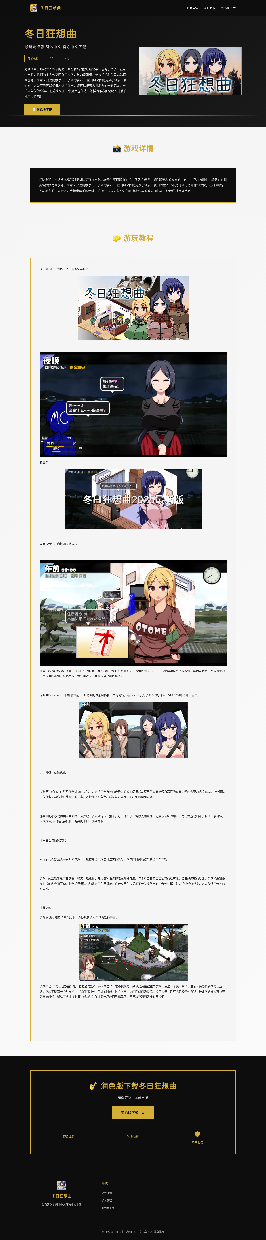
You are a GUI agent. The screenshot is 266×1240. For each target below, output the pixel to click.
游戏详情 (192, 8)
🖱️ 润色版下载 (42, 109)
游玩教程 (210, 8)
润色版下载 (228, 8)
